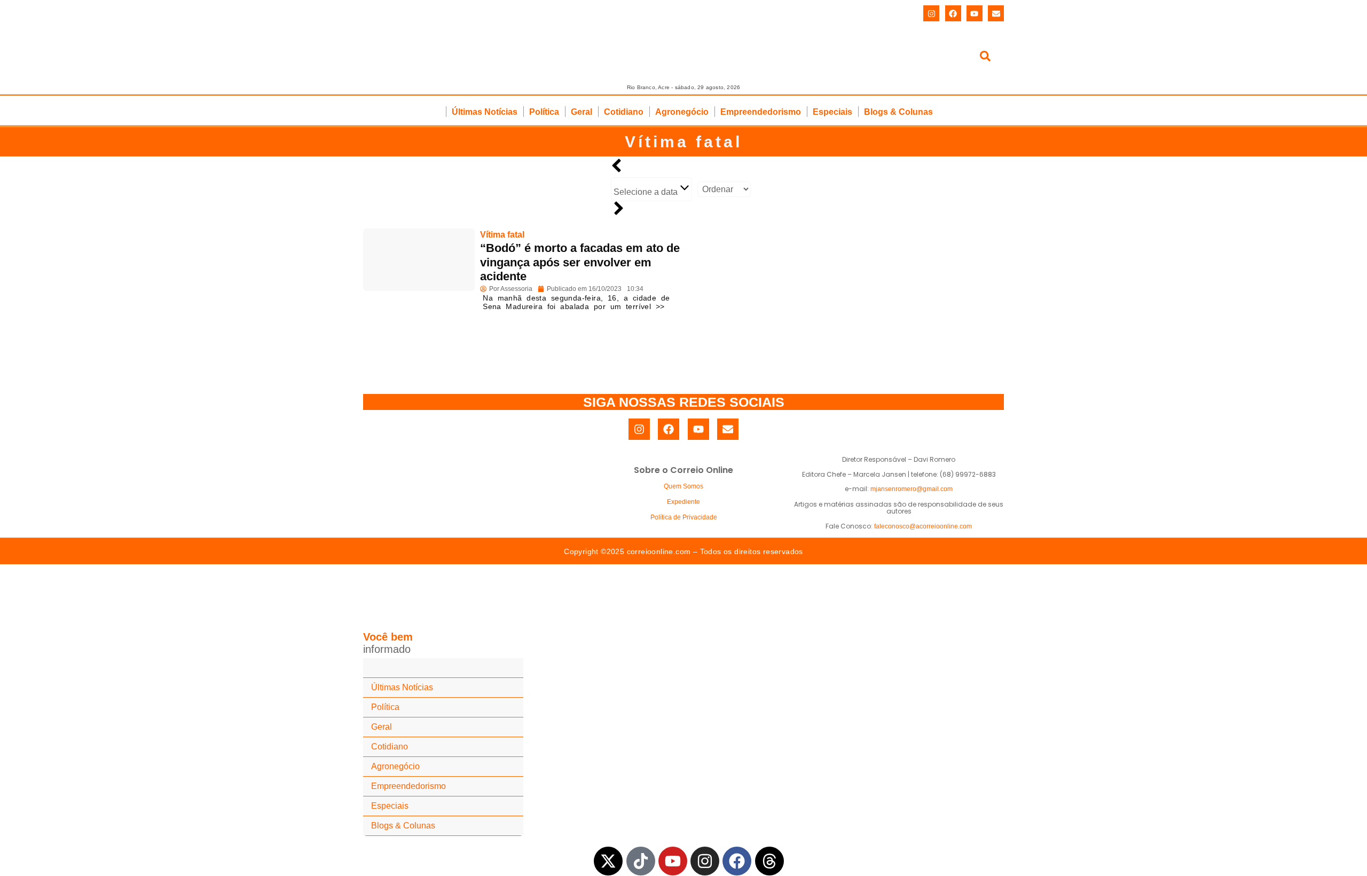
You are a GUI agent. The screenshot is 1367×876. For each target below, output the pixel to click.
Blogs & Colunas (898, 111)
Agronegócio (682, 111)
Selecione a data (647, 191)
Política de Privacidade (683, 517)
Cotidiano (623, 111)
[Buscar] (985, 57)
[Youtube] (975, 13)
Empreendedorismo (760, 111)
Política (544, 111)
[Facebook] (953, 13)
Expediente (683, 502)
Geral (581, 111)
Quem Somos (683, 486)
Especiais (832, 111)
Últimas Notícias (484, 111)
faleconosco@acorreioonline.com (923, 526)
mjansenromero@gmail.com (911, 489)
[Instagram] (931, 13)
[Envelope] (996, 13)
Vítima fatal (683, 142)
